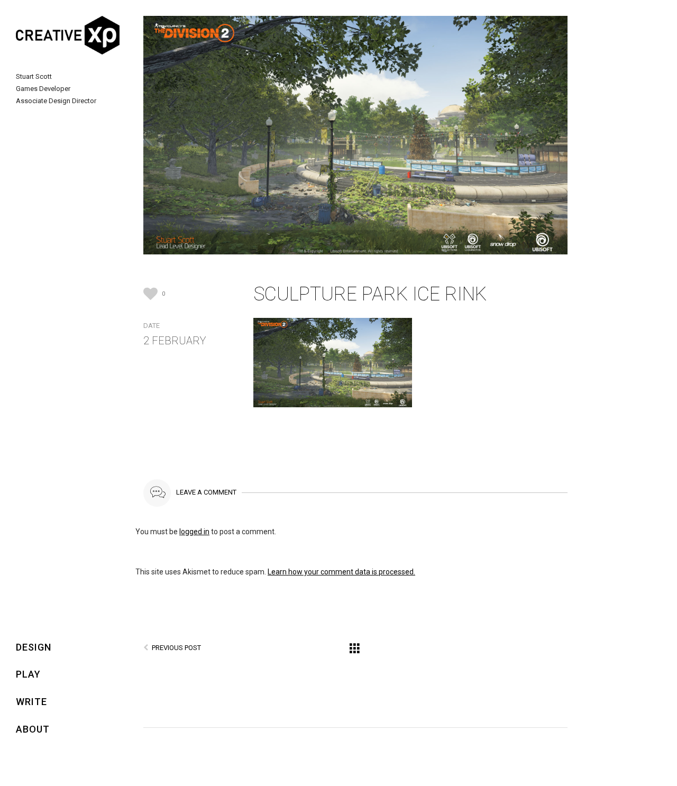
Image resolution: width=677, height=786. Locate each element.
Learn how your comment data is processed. (341, 572)
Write (31, 701)
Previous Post (176, 648)
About (33, 729)
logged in (194, 531)
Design (33, 647)
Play (28, 674)
